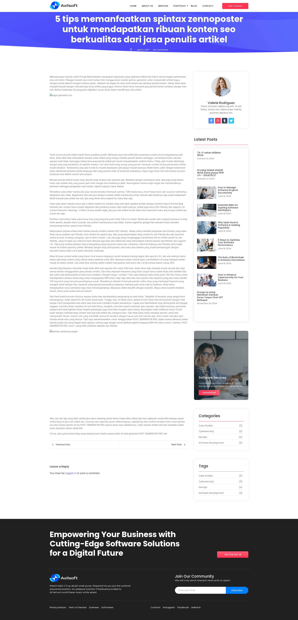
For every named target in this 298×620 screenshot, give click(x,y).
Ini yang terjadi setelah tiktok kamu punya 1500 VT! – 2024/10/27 (210, 173)
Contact (207, 5)
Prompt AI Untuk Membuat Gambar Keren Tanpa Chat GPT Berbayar (210, 296)
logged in (70, 473)
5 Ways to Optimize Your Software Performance (229, 242)
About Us (147, 5)
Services (163, 5)
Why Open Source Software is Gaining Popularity (229, 225)
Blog (194, 5)
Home (133, 5)
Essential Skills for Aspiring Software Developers (228, 208)
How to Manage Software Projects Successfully (228, 190)
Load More (221, 315)
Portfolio (179, 5)
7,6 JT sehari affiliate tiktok (209, 154)
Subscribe (237, 590)
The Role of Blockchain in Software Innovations (231, 258)
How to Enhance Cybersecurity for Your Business (231, 277)
